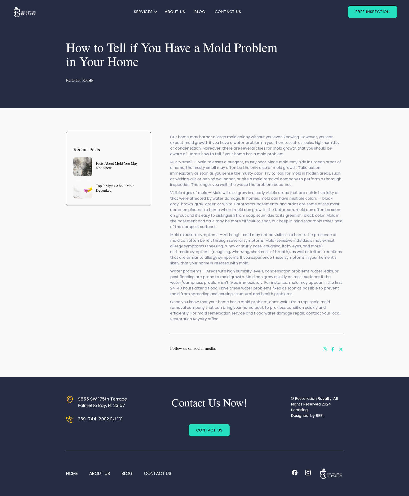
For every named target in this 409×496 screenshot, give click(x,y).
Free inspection (372, 11)
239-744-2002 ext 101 (100, 419)
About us (175, 11)
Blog (199, 11)
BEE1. (320, 415)
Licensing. (299, 410)
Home (72, 473)
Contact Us (209, 430)
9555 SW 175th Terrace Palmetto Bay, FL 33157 (102, 402)
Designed (300, 415)
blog (127, 473)
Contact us (228, 11)
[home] (24, 12)
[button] (146, 11)
